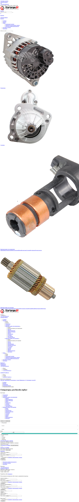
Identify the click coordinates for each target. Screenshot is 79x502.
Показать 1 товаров (9, 440)
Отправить (3, 458)
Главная (4, 20)
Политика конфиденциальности (12, 26)
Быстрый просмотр (14, 445)
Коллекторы (23, 250)
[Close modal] (9, 452)
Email (1, 456)
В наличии (4, 422)
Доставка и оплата (4, 1)
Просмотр (2, 451)
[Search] (2, 314)
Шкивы (2, 250)
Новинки (4, 439)
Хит (3, 435)
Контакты (5, 28)
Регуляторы (32, 250)
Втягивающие (9, 308)
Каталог (4, 21)
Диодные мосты (38, 250)
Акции (3, 438)
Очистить (2, 440)
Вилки (1, 308)
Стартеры (2, 145)
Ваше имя (2, 453)
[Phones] (0, 314)
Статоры (28, 250)
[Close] (5, 315)
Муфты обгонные (14, 250)
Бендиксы (44, 308)
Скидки (3, 437)
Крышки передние (16, 308)
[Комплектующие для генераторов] (20, 326)
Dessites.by (10, 473)
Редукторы (22, 308)
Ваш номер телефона (5, 454)
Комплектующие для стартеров (7, 307)
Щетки (19, 250)
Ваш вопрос (3, 498)
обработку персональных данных (15, 457)
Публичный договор (9, 24)
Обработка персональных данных (12, 25)
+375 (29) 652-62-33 (4, 316)
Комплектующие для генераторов (7, 249)
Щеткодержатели (7, 250)
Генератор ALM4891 (4, 447)
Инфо (4, 23)
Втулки (4, 308)
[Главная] (9, 312)
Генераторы (2, 88)
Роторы (29, 308)
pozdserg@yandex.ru (7, 376)
